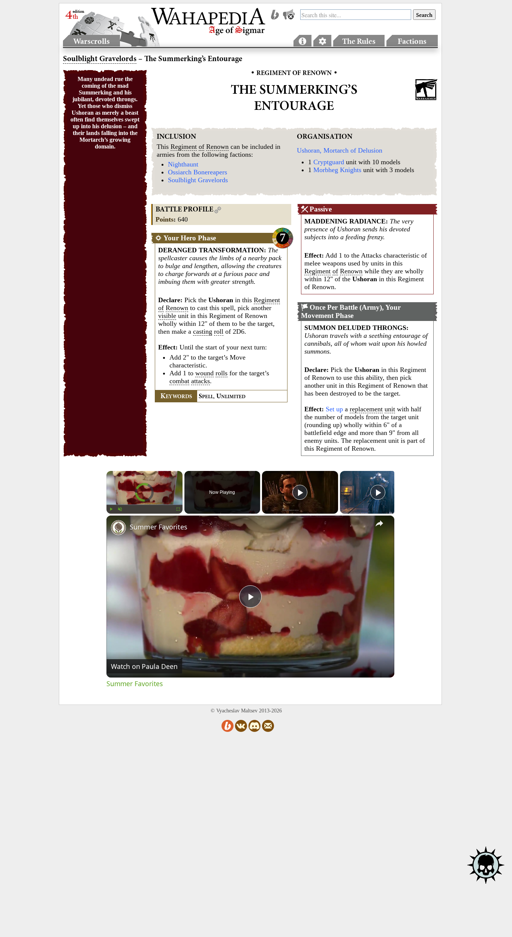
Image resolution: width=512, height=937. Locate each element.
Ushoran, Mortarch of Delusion (339, 150)
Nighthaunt (183, 164)
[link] (118, 527)
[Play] (110, 509)
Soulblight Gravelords (198, 180)
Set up (334, 409)
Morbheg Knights (337, 170)
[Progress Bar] (144, 504)
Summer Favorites (158, 526)
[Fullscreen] (178, 509)
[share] (379, 523)
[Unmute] (119, 509)
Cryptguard (328, 162)
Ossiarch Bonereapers (197, 172)
